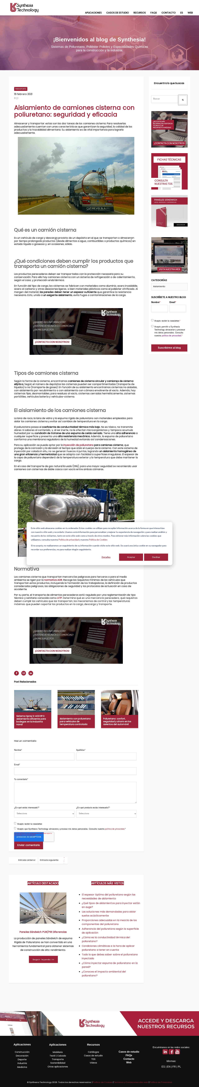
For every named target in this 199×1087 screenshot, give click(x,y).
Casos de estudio (93, 1055)
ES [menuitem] (181, 12)
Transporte (20, 89)
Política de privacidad (68, 539)
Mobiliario (58, 1052)
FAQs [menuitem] (153, 12)
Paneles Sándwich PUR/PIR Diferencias (43, 932)
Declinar (156, 557)
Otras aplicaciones (58, 1066)
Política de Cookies (98, 539)
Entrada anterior (27, 860)
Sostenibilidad (57, 1062)
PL (179, 1066)
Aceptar (131, 557)
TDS (93, 1059)
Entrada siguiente (49, 860)
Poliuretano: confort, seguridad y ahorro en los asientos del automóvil (117, 721)
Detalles (106, 557)
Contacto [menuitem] (169, 12)
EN (169, 1066)
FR (174, 1066)
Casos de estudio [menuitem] (117, 12)
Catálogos (93, 1052)
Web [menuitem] (190, 12)
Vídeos (93, 1062)
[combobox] (164, 99)
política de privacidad (114, 828)
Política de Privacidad (161, 1082)
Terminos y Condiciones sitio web (131, 1082)
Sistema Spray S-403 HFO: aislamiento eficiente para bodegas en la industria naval (31, 720)
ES (163, 1066)
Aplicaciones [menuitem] (93, 12)
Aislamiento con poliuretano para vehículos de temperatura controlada (75, 721)
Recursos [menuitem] (140, 12)
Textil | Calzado (58, 1055)
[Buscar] (183, 100)
